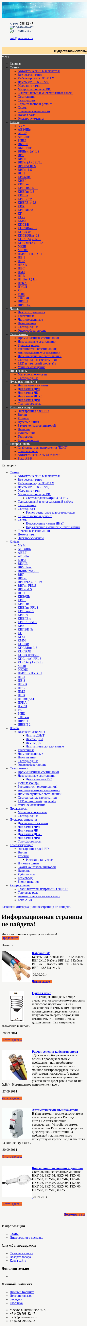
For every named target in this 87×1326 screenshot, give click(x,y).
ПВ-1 (21, 257)
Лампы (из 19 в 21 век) (33, 82)
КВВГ (22, 180)
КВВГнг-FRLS (28, 188)
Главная (7, 907)
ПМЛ (21, 272)
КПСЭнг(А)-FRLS (31, 242)
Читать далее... (42, 981)
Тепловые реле (28, 451)
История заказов (21, 1295)
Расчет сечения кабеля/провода (55, 1051)
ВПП (21, 173)
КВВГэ (23, 195)
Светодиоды (26, 100)
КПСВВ (23, 224)
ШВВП (23, 301)
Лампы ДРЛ (34, 742)
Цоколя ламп (27, 115)
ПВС (21, 268)
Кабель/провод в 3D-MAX (36, 78)
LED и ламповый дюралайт (37, 363)
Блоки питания (28, 440)
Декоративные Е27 (39, 779)
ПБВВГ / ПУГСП (30, 253)
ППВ (21, 275)
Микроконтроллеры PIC (34, 89)
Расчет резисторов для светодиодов (50, 512)
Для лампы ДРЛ (29, 389)
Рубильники (26, 433)
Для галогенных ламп (33, 385)
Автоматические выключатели (39, 454)
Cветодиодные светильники (37, 359)
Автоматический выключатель (39, 71)
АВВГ (22, 133)
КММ (22, 221)
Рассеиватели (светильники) (37, 348)
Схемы (22, 107)
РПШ (21, 294)
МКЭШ (23, 250)
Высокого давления (31, 312)
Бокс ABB (25, 458)
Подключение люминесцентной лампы (53, 527)
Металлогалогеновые (32, 374)
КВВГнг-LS (26, 191)
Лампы (14, 308)
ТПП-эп (23, 297)
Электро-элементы (31, 118)
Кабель (14, 122)
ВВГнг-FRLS (27, 166)
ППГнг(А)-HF (27, 279)
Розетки (23, 418)
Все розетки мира (30, 74)
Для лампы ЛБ (28, 392)
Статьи (14, 67)
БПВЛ (22, 140)
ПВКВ (22, 264)
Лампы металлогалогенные (45, 746)
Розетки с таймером (39, 859)
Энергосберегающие (32, 330)
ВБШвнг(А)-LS (28, 151)
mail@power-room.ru (21, 38)
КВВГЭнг (25, 199)
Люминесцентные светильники (40, 356)
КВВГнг (23, 184)
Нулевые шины (28, 422)
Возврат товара (20, 1257)
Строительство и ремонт (35, 104)
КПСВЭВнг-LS (28, 235)
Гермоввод (25, 436)
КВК (21, 206)
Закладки (16, 1299)
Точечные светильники (34, 111)
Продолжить (10, 938)
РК (20, 290)
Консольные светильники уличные (57, 1168)
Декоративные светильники (37, 341)
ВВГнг (22, 158)
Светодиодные (28, 327)
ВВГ (21, 155)
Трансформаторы (29, 403)
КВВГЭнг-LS (27, 202)
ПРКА (22, 283)
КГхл (21, 217)
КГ (20, 213)
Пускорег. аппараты (23, 381)
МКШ (22, 246)
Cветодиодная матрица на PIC (47, 498)
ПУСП (22, 286)
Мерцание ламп (29, 85)
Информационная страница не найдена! (43, 907)
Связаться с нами (21, 1253)
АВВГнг (24, 136)
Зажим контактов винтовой (37, 425)
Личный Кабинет (22, 1292)
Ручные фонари (28, 345)
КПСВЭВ (24, 232)
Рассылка (16, 1303)
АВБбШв (24, 129)
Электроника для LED (33, 411)
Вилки (22, 414)
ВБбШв (23, 144)
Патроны (24, 429)
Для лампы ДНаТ (30, 396)
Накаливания (27, 323)
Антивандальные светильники (39, 352)
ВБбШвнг (25, 147)
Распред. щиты (20, 444)
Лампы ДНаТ (35, 735)
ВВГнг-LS (25, 169)
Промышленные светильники (38, 338)
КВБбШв (24, 177)
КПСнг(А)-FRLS (29, 239)
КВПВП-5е (25, 210)
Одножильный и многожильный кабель (45, 93)
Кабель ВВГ (41, 953)
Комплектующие (21, 407)
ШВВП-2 (24, 305)
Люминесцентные (30, 319)
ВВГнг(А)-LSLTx (30, 162)
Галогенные (26, 316)
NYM (21, 126)
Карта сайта (18, 1260)
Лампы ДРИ (34, 739)
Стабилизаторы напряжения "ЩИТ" (43, 447)
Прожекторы (19, 370)
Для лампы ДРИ (29, 400)
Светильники (27, 96)
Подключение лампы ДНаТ (45, 523)
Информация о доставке (26, 1237)
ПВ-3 (21, 261)
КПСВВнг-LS (27, 228)
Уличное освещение (31, 367)
